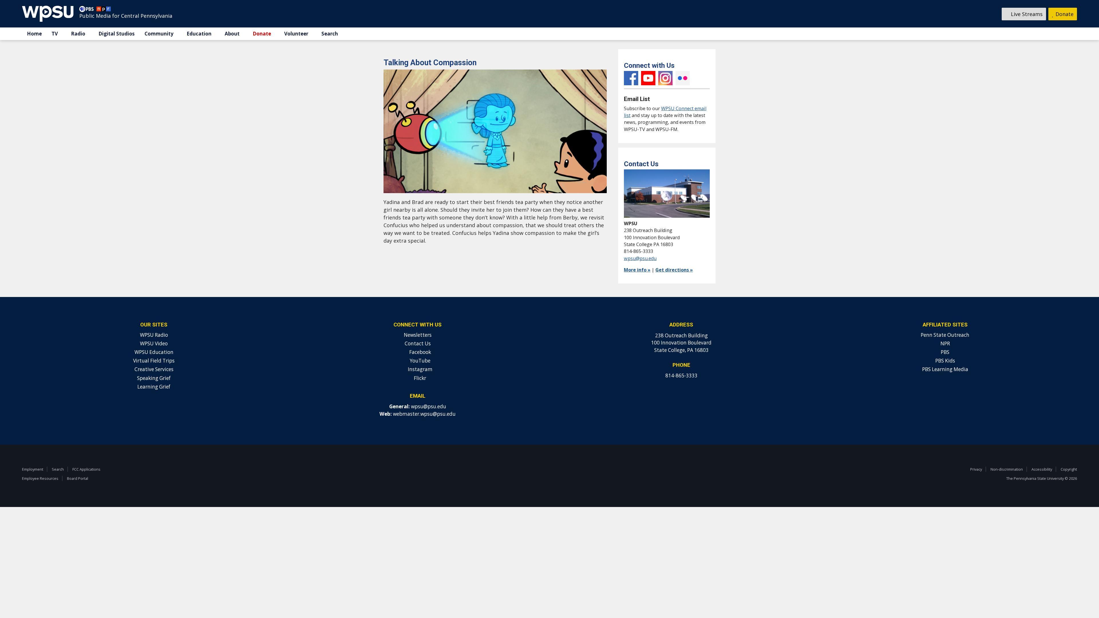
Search (329, 33)
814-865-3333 (681, 375)
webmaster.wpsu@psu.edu (424, 414)
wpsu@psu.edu (640, 258)
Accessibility (1041, 469)
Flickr (682, 78)
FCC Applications (86, 469)
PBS (945, 352)
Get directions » (674, 270)
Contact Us (418, 343)
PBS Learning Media (945, 369)
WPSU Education (154, 352)
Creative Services (154, 369)
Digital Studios (116, 33)
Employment (32, 469)
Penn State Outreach (945, 335)
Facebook (631, 78)
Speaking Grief (154, 378)
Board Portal (77, 478)
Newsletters (418, 335)
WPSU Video (154, 343)
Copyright (1069, 469)
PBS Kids (945, 360)
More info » (637, 270)
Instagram (665, 78)
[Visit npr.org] (103, 10)
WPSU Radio (154, 335)
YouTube (648, 78)
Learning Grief (153, 386)
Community (159, 33)
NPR (945, 343)
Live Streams (1026, 14)
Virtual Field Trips (154, 360)
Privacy (976, 469)
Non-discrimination (1007, 469)
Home (34, 33)
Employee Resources (40, 478)
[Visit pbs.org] (87, 10)
